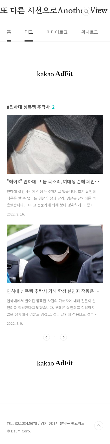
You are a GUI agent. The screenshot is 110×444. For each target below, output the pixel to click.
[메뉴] (99, 11)
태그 (29, 32)
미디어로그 (57, 32)
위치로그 (89, 32)
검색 (86, 11)
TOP (98, 425)
